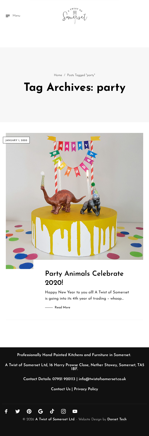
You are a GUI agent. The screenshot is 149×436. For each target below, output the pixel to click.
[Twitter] (17, 411)
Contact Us (60, 389)
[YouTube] (75, 411)
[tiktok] (52, 411)
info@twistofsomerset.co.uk (102, 379)
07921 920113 (63, 379)
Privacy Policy (86, 389)
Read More (62, 307)
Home (58, 75)
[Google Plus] (40, 411)
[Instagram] (63, 411)
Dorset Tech (116, 419)
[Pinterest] (29, 411)
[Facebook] (6, 411)
